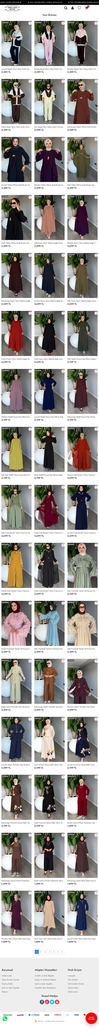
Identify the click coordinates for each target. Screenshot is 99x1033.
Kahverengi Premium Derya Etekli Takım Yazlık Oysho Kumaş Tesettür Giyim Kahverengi (16, 822)
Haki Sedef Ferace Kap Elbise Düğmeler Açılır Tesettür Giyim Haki (82, 359)
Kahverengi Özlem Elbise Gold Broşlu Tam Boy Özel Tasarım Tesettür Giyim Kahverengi (82, 127)
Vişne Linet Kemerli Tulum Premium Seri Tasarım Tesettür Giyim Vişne (49, 533)
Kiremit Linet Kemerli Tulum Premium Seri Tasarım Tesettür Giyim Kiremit (82, 475)
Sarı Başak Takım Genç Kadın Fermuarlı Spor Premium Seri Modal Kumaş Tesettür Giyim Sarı (49, 127)
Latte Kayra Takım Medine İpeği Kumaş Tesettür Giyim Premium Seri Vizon (49, 243)
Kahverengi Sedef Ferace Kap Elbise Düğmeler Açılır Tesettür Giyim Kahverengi (82, 417)
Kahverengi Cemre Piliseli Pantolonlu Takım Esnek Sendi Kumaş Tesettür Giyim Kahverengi (16, 880)
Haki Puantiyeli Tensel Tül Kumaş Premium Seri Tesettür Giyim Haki (82, 591)
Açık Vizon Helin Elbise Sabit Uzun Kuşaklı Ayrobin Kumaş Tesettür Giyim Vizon (49, 938)
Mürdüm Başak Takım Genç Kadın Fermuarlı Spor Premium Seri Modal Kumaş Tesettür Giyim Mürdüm (82, 69)
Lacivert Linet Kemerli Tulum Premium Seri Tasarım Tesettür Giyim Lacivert (82, 533)
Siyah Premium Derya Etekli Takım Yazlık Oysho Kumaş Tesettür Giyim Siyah (49, 822)
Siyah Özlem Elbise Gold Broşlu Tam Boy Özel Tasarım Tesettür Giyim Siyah (16, 243)
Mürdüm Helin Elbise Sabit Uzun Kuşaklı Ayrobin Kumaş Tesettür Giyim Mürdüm (16, 938)
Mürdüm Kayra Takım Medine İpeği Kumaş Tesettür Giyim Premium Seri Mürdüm (82, 243)
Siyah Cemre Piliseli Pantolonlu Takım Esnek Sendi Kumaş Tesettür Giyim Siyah (49, 880)
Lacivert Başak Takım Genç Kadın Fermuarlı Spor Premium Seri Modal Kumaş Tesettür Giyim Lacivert (16, 69)
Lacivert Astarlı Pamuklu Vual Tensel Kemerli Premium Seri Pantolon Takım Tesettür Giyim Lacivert (16, 764)
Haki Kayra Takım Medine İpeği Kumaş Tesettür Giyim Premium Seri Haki (82, 301)
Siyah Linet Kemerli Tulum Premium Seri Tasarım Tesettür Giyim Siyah (49, 591)
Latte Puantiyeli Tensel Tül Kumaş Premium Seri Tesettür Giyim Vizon (82, 648)
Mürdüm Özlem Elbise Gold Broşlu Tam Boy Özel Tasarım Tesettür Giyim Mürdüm (49, 185)
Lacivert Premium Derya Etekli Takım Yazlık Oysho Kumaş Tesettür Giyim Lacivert (82, 764)
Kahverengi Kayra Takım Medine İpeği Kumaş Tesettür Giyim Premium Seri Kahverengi (16, 301)
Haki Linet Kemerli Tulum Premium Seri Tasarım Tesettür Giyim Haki (16, 533)
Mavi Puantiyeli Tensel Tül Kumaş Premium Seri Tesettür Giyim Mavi (49, 648)
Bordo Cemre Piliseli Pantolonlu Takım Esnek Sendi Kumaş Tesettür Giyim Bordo (82, 822)
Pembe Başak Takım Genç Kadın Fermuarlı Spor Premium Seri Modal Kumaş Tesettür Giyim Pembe (49, 69)
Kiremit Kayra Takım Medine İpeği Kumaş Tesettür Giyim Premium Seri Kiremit (16, 359)
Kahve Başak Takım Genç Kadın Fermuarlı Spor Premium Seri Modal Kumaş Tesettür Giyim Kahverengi (16, 127)
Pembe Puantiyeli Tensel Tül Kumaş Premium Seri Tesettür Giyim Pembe (16, 648)
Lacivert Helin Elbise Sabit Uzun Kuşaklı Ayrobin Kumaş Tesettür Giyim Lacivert (82, 938)
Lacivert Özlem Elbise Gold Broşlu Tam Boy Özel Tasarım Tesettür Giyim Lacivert (16, 185)
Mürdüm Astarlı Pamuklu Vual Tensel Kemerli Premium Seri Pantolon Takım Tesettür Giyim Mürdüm (82, 707)
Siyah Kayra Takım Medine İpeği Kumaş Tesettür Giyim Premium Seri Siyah (49, 359)
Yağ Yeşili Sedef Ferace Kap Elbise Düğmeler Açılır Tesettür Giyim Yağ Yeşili (16, 475)
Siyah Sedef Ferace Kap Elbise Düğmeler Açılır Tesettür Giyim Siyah (49, 475)
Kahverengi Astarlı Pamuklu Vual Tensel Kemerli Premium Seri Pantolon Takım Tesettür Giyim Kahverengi (49, 707)
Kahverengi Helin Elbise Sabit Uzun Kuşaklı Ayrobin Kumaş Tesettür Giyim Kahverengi (82, 880)
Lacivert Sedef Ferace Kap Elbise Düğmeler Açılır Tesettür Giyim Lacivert (49, 417)
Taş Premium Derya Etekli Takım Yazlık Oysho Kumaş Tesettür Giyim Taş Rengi (49, 764)
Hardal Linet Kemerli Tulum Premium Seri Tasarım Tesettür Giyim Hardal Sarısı (16, 591)
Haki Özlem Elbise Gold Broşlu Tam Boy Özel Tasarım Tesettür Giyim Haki (82, 185)
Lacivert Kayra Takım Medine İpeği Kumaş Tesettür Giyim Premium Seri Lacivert (49, 301)
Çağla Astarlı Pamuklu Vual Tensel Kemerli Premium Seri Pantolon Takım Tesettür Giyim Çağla (16, 707)
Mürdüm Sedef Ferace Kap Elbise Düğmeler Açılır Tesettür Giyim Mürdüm (16, 417)
